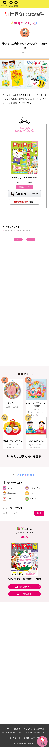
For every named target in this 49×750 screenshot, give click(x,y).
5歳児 (28, 230)
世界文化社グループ (31, 738)
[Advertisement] (24, 279)
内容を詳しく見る (26, 587)
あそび (10, 488)
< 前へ (18, 239)
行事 (31, 493)
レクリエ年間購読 (16, 6)
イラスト (33, 499)
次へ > (31, 239)
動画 (9, 499)
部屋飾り (36, 409)
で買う (32, 202)
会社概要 (16, 729)
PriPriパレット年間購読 (4, 6)
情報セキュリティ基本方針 (34, 729)
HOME (7, 729)
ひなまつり (13, 447)
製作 (10, 407)
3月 (20, 230)
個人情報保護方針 (9, 733)
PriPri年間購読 (11, 6)
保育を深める (35, 488)
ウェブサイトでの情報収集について (33, 733)
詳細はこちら (24, 187)
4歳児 (7, 230)
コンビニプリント (36, 412)
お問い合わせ (15, 738)
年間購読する (26, 594)
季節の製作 (11, 493)
